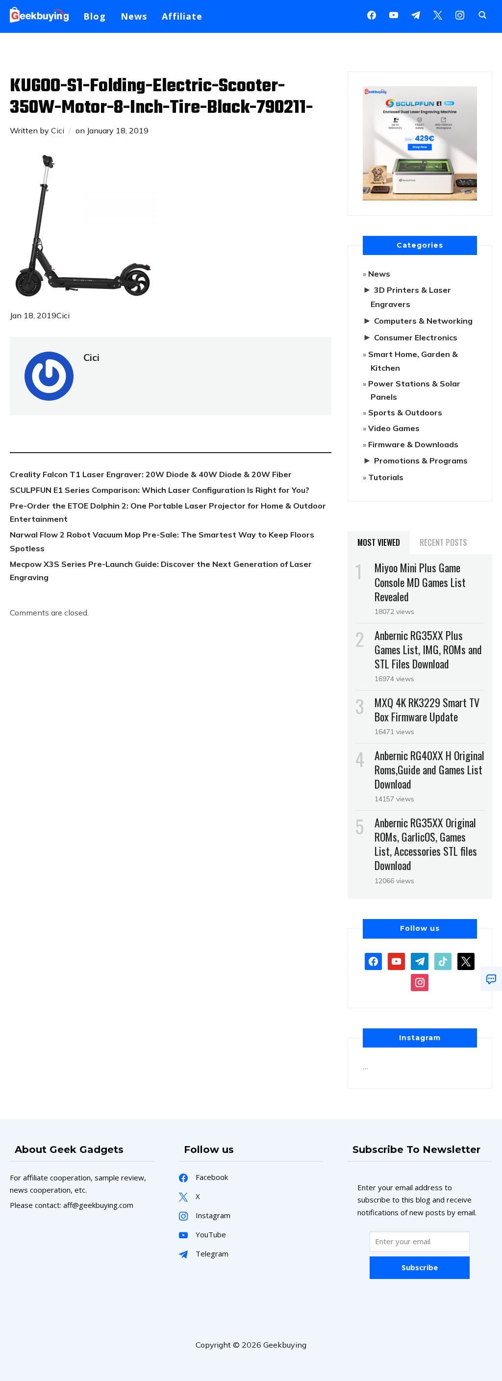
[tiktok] (443, 960)
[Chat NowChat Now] (491, 979)
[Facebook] (371, 14)
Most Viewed (378, 542)
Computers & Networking (423, 321)
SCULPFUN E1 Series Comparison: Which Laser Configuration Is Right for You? (159, 490)
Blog (94, 16)
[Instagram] (415, 14)
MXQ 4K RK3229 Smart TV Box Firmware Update (427, 709)
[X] (437, 14)
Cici (57, 130)
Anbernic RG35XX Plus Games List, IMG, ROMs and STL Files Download (428, 649)
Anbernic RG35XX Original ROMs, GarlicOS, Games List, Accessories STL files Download (426, 844)
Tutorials (385, 477)
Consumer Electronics (415, 337)
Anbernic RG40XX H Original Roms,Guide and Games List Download (429, 769)
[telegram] (419, 960)
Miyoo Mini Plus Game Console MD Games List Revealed (420, 582)
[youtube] (393, 14)
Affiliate (182, 16)
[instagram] (460, 14)
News (134, 16)
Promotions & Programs (421, 460)
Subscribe (420, 1267)
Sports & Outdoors (405, 412)
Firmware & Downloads (413, 444)
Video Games (394, 428)
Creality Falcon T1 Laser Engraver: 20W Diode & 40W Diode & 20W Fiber (151, 474)
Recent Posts (443, 542)
